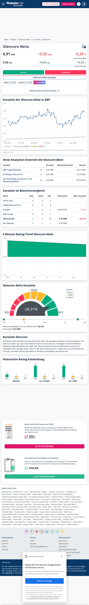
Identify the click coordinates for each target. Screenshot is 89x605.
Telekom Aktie (7, 512)
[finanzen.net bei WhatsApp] (57, 531)
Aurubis (6, 209)
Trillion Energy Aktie (72, 497)
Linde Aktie (77, 522)
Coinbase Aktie (37, 514)
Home (6, 39)
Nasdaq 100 (71, 492)
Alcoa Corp (8, 200)
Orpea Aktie (37, 494)
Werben (33, 544)
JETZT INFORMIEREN (44, 446)
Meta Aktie (45, 517)
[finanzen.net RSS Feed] (62, 531)
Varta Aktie (17, 519)
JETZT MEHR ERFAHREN (44, 476)
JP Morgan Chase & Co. (13, 174)
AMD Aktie (61, 514)
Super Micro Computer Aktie (51, 512)
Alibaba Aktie (66, 522)
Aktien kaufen (72, 524)
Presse (4, 547)
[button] (51, 4)
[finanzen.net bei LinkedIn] (47, 531)
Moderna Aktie (32, 512)
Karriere (5, 544)
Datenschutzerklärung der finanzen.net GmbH (45, 596)
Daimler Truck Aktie (70, 507)
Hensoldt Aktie (57, 509)
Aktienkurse (18, 492)
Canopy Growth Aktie (53, 519)
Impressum (63, 541)
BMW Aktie (17, 517)
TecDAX (52, 492)
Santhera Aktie (57, 497)
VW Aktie (19, 504)
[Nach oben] (82, 602)
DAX (26, 492)
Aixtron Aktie (28, 524)
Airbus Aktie (6, 517)
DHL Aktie (66, 499)
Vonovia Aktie (38, 519)
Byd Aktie (28, 504)
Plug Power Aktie (8, 507)
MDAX (44, 492)
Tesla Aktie (45, 499)
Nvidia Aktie (19, 499)
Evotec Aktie (6, 524)
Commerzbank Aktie (22, 502)
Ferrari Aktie (44, 509)
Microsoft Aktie (69, 504)
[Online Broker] (16, 5)
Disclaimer (63, 547)
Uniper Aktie (50, 524)
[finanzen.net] (14, 3)
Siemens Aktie (76, 502)
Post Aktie (47, 494)
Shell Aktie (61, 524)
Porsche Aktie (56, 517)
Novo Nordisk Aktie (9, 514)
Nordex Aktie (44, 522)
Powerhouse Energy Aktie (63, 494)
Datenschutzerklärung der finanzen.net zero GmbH (43, 598)
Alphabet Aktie (72, 514)
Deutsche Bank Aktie (42, 504)
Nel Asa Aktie (57, 504)
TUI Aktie (53, 502)
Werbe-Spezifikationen (39, 547)
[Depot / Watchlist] (84, 46)
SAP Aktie (57, 507)
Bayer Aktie (56, 499)
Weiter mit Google (44, 581)
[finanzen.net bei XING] (52, 531)
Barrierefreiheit (65, 555)
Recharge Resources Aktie (39, 497)
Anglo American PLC (12, 205)
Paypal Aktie (69, 509)
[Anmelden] (84, 4)
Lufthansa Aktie (8, 504)
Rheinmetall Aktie (32, 499)
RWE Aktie (68, 512)
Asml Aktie (17, 524)
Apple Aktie (47, 507)
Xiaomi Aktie (6, 519)
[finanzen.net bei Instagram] (26, 531)
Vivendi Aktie (20, 512)
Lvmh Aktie (39, 524)
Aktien (13, 39)
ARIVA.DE (8, 573)
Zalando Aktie (68, 519)
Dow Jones (61, 492)
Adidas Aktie (32, 522)
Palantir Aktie (50, 514)
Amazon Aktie (7, 499)
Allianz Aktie (64, 502)
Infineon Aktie (24, 514)
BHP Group (8, 214)
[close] (61, 556)
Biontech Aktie (22, 507)
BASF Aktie (76, 499)
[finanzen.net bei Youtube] (37, 531)
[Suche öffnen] (79, 4)
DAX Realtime (35, 492)
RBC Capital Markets (12, 170)
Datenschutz (63, 544)
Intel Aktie (55, 522)
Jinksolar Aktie (35, 507)
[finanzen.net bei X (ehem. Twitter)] (42, 531)
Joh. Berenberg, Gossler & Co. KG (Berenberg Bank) (17, 180)
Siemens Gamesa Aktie (21, 494)
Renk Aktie (6, 509)
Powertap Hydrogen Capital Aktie (14, 497)
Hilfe (32, 541)
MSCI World (6, 494)
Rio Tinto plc (8, 223)
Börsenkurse (7, 492)
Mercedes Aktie (18, 509)
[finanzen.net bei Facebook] (31, 531)
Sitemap (5, 550)
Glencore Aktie (24, 39)
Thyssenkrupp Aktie (31, 517)
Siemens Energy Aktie (40, 502)
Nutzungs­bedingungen (68, 550)
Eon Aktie (27, 519)
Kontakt (5, 541)
